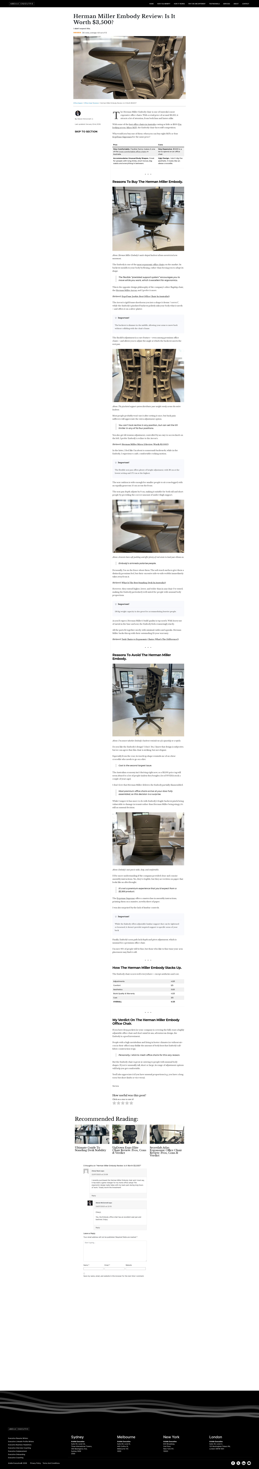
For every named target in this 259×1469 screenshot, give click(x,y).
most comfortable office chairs (132, 152)
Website (129, 1265)
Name (86, 1265)
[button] (92, 119)
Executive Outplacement (17, 1451)
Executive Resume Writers (18, 1438)
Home (151, 4)
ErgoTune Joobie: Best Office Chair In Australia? (145, 296)
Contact (245, 4)
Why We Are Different (196, 4)
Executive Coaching (15, 1458)
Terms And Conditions (51, 1463)
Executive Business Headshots (19, 1445)
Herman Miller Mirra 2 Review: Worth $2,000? (145, 444)
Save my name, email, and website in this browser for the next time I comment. (113, 1276)
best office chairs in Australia (142, 124)
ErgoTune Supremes (122, 137)
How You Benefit (163, 4)
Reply (94, 1196)
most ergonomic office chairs (150, 265)
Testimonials (214, 4)
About (236, 4)
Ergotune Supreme (126, 898)
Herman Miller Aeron (126, 290)
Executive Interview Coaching (19, 1448)
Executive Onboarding (16, 1454)
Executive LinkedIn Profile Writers (21, 1441)
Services (226, 4)
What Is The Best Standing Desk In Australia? (143, 583)
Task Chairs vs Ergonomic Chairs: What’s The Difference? (150, 639)
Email (107, 1265)
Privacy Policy (35, 1463)
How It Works (179, 4)
